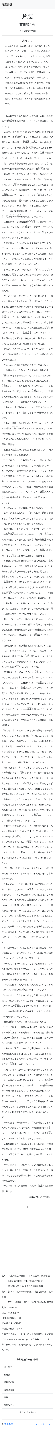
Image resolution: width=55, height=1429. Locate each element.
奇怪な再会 (9, 1404)
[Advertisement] (27, 1242)
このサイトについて (43, 1424)
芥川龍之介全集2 (27, 31)
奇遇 (6, 1397)
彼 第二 (8, 1367)
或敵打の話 (9, 1382)
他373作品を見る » (27, 1412)
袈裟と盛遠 (9, 1389)
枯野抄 (7, 1374)
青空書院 (7, 4)
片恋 (27, 16)
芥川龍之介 (27, 24)
